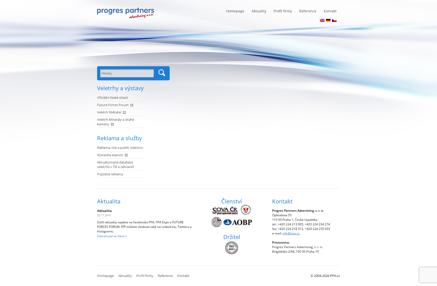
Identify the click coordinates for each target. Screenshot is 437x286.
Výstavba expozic (110, 155)
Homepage (235, 11)
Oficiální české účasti (112, 97)
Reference (307, 11)
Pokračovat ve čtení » (112, 236)
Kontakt (330, 11)
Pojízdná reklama (110, 174)
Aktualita (108, 201)
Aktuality (259, 11)
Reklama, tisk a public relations (120, 147)
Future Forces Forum (113, 105)
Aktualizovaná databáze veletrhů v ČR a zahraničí (115, 164)
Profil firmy (283, 11)
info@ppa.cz (291, 233)
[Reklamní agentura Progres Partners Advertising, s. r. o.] (125, 13)
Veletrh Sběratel (109, 112)
